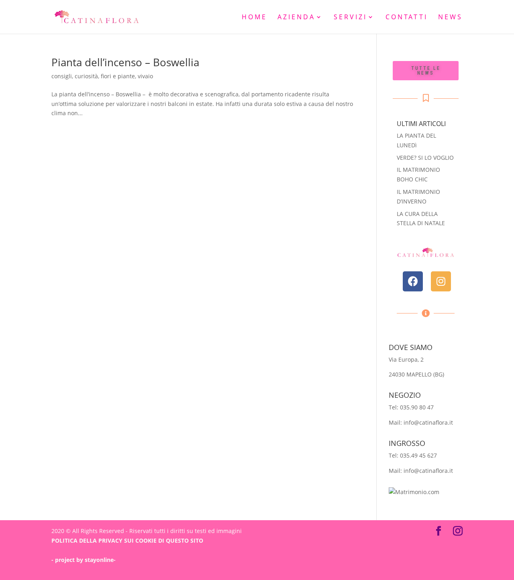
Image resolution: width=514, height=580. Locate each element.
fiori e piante (118, 76)
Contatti (407, 17)
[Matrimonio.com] (414, 492)
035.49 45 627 (418, 455)
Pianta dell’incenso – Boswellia (125, 62)
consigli (61, 76)
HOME (254, 17)
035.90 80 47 (417, 407)
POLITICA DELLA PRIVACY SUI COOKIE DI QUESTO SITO (127, 540)
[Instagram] (441, 281)
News (450, 17)
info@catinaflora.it (428, 422)
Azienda (296, 17)
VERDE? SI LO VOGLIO (425, 157)
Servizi (350, 17)
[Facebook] (413, 281)
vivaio (145, 76)
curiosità (86, 76)
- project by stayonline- (83, 560)
